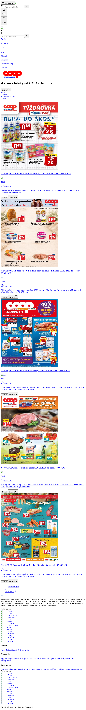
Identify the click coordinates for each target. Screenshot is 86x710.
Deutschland (12, 615)
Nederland (11, 633)
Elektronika (44, 658)
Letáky (4, 94)
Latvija (10, 631)
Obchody (14, 650)
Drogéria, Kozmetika (55, 658)
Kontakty (78, 669)
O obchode (5, 98)
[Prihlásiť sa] (2, 26)
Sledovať (12, 198)
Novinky (4, 669)
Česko (10, 613)
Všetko (3, 92)
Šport (65, 658)
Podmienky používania (49, 669)
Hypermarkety (6, 658)
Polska (10, 635)
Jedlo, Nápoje (22, 658)
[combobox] (14, 7)
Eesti (9, 619)
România (11, 637)
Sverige (10, 641)
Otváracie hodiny (23, 650)
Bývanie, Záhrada (33, 658)
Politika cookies (35, 669)
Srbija (10, 639)
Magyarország (13, 625)
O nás (9, 669)
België (10, 611)
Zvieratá (9, 660)
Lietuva (10, 629)
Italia (9, 627)
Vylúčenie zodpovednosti (66, 669)
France (9, 621)
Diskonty (14, 658)
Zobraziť (4, 198)
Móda (69, 658)
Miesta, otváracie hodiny (9, 96)
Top (9, 650)
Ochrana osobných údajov (20, 669)
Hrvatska (11, 623)
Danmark (11, 617)
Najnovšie (4, 650)
